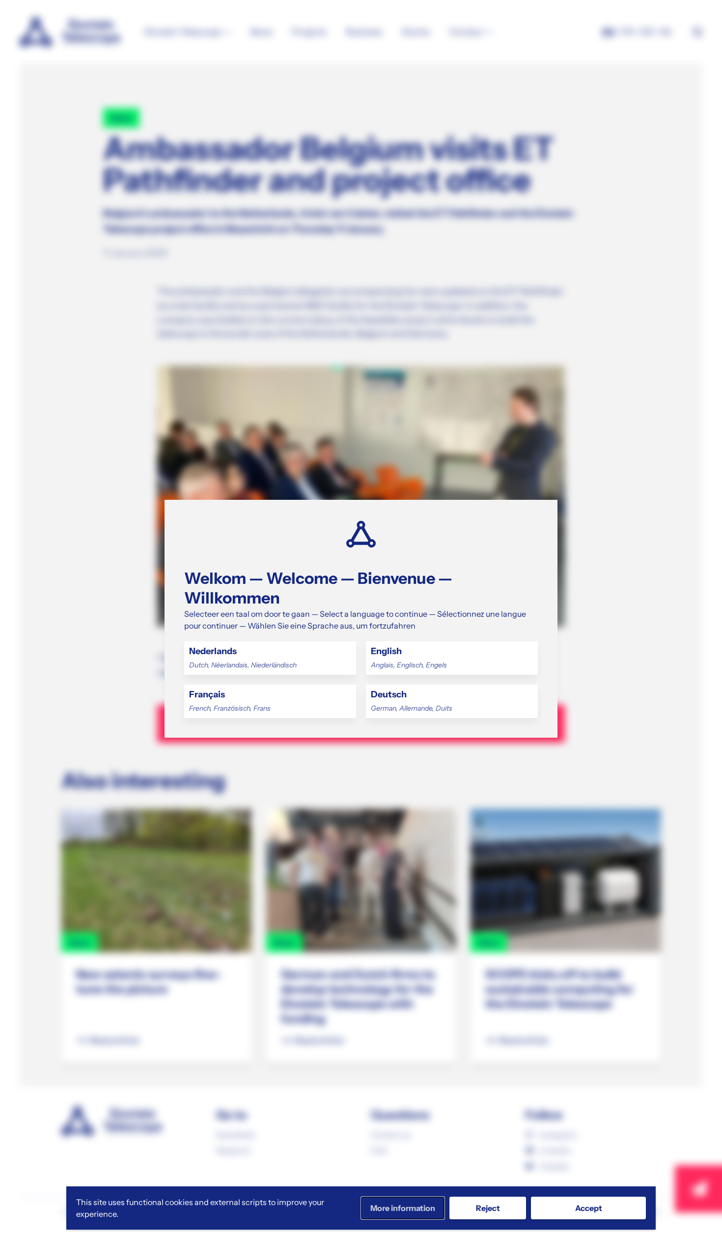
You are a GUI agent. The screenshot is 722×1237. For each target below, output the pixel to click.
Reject (488, 1208)
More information (402, 1208)
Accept (588, 1208)
